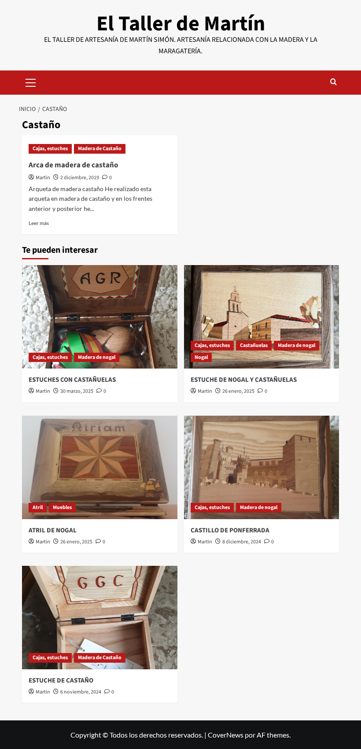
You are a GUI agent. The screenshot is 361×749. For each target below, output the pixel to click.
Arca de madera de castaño (73, 165)
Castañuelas (254, 345)
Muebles (62, 507)
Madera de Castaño (100, 148)
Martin (43, 177)
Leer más (39, 223)
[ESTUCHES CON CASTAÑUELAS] (99, 317)
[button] (31, 81)
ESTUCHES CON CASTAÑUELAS (72, 379)
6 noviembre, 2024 (80, 692)
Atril (38, 507)
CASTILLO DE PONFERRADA (230, 530)
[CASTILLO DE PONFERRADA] (261, 467)
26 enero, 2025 (238, 391)
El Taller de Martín (180, 24)
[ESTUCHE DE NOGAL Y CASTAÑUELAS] (261, 317)
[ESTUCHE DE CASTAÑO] (99, 617)
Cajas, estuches (50, 148)
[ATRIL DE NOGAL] (99, 467)
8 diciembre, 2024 (241, 542)
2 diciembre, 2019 (79, 177)
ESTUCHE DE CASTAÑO (61, 680)
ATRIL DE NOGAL (53, 530)
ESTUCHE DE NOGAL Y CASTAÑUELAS (244, 379)
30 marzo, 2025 (76, 391)
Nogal (201, 357)
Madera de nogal (96, 357)
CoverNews (225, 735)
